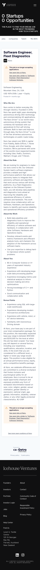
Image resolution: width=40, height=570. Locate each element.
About (22, 483)
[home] (9, 5)
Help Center (8, 523)
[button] (35, 5)
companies (13, 39)
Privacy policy (14, 455)
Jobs (5, 509)
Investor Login (9, 503)
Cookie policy (25, 455)
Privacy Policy (25, 515)
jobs (3, 39)
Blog (5, 516)
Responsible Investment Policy (27, 506)
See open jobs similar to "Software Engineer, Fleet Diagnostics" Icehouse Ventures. (22, 78)
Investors (7, 489)
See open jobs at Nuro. (17, 72)
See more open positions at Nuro (20, 433)
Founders (7, 483)
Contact (23, 489)
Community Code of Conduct (28, 497)
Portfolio (6, 496)
